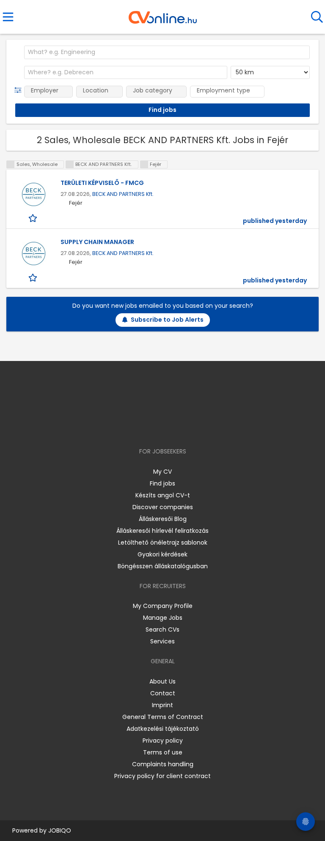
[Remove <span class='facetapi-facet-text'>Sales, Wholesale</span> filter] (10, 164)
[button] (19, 90)
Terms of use (162, 752)
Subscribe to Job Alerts (167, 319)
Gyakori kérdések (162, 554)
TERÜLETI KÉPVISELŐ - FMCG (102, 183)
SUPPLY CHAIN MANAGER (97, 242)
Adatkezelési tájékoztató (163, 728)
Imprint (162, 705)
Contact (162, 693)
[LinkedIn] (171, 427)
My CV (162, 471)
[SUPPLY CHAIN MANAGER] (33, 253)
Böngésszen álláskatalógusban (163, 566)
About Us (162, 681)
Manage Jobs (162, 617)
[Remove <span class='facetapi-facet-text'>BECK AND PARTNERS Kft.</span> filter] (70, 164)
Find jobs (162, 483)
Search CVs (162, 629)
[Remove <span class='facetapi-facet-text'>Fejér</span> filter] (144, 164)
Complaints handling (162, 764)
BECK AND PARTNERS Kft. (123, 194)
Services (162, 641)
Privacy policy (163, 740)
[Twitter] (183, 427)
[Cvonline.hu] (163, 14)
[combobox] (167, 52)
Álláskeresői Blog (163, 519)
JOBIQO (59, 830)
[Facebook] (143, 427)
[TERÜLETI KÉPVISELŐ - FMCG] (33, 194)
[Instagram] (157, 427)
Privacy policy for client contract (162, 776)
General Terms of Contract (162, 717)
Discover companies (162, 507)
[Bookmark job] (33, 218)
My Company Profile (163, 606)
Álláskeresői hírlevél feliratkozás (162, 530)
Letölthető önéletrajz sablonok (162, 542)
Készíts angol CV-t (162, 495)
